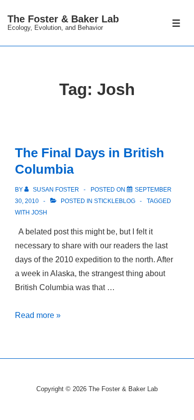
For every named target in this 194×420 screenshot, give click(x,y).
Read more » (38, 315)
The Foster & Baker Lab (63, 18)
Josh (39, 212)
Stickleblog (114, 201)
